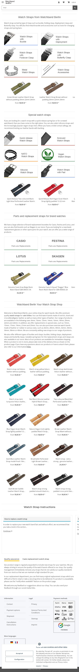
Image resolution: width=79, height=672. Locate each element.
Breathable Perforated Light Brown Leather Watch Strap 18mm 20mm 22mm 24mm (39, 460)
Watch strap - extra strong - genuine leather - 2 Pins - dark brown (63, 460)
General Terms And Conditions (38, 611)
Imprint (38, 666)
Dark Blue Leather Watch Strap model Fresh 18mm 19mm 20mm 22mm (16, 460)
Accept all (19, 653)
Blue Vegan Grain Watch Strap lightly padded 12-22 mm (16, 430)
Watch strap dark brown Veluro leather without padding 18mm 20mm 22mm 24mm (63, 370)
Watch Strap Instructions (39, 507)
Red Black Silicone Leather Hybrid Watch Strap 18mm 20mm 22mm (39, 400)
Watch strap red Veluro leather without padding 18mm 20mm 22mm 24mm (16, 370)
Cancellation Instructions (11, 623)
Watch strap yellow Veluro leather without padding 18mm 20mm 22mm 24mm (39, 370)
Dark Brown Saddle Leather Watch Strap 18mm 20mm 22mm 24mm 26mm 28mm (16, 490)
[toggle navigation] (3, 1)
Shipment (10, 616)
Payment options (13, 610)
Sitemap (34, 619)
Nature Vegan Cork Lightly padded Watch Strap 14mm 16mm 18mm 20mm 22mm (39, 430)
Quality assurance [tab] (11, 559)
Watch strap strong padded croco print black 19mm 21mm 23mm (63, 490)
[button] (58, 2)
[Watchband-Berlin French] (17, 642)
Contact (10, 604)
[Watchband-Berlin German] (12, 642)
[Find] (75, 7)
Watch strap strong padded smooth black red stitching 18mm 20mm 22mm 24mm (39, 490)
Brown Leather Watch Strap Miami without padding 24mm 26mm (63, 430)
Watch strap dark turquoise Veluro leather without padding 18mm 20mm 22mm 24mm (16, 400)
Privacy (45, 666)
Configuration (19, 659)
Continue (7, 531)
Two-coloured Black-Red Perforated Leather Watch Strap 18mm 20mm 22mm (63, 400)
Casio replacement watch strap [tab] (36, 559)
